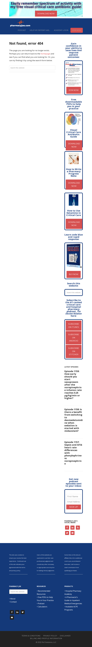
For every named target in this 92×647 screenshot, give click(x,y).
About (12, 598)
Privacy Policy (50, 636)
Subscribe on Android (73, 337)
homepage (45, 53)
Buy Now (73, 274)
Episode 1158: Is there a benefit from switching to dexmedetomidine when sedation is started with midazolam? (73, 420)
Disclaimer (65, 636)
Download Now (74, 145)
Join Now (74, 90)
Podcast (41, 603)
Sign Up (73, 507)
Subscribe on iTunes (73, 325)
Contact (13, 602)
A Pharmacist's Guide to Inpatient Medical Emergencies (73, 600)
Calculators (42, 606)
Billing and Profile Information (46, 638)
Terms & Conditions (31, 636)
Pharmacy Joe (20, 23)
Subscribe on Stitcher (73, 351)
